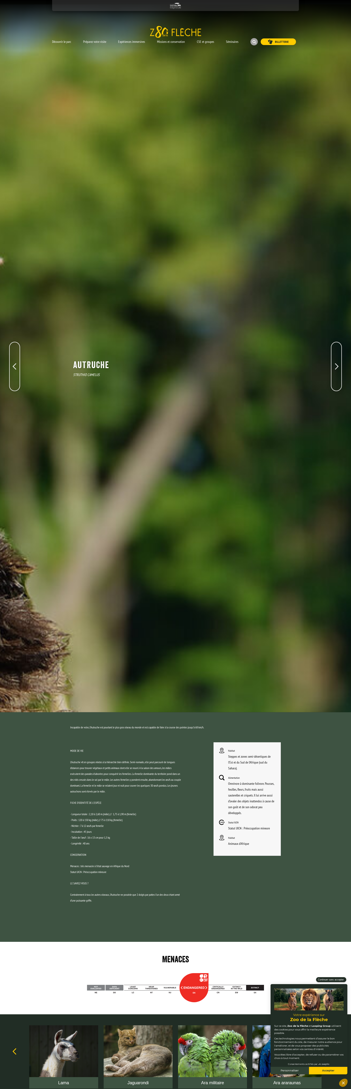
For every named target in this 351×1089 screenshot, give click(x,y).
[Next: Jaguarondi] (336, 349)
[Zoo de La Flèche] (175, 31)
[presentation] (14, 1051)
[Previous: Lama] (14, 349)
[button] (61, 39)
